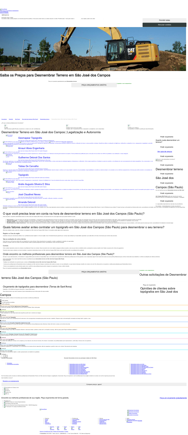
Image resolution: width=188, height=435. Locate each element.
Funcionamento (102, 420)
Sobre (46, 420)
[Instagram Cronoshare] (133, 410)
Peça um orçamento (149, 285)
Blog (46, 421)
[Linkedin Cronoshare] (132, 415)
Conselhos (74, 422)
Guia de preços (102, 423)
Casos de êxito (102, 422)
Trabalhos (74, 420)
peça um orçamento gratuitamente (11, 10)
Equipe (46, 419)
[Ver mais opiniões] (5, 356)
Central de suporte (131, 419)
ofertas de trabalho (4, 12)
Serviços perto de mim (104, 419)
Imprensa (47, 422)
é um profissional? (4, 11)
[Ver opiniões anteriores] (2, 356)
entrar (1, 10)
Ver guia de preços (164, 152)
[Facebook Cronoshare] (133, 411)
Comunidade (48, 423)
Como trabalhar (75, 419)
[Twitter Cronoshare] (132, 413)
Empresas (74, 423)
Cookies (66, 431)
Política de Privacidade (58, 431)
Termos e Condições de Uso (46, 431)
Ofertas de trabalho (76, 421)
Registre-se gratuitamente (11, 381)
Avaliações (101, 421)
